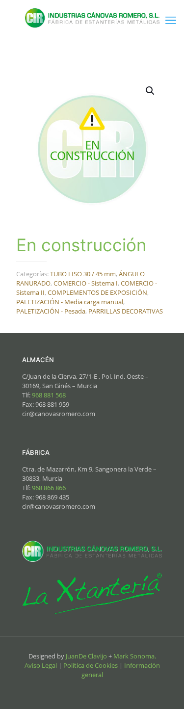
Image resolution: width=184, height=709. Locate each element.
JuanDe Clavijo (86, 656)
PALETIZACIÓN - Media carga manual (69, 301)
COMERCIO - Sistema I (85, 283)
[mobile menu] (170, 19)
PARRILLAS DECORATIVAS (125, 311)
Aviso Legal (41, 665)
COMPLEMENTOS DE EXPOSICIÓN (97, 292)
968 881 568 (49, 395)
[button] (150, 91)
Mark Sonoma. (134, 656)
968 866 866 (49, 487)
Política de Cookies (90, 665)
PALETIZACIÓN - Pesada (50, 311)
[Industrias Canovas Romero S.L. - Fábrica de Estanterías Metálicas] (92, 17)
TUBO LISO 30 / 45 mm (83, 273)
